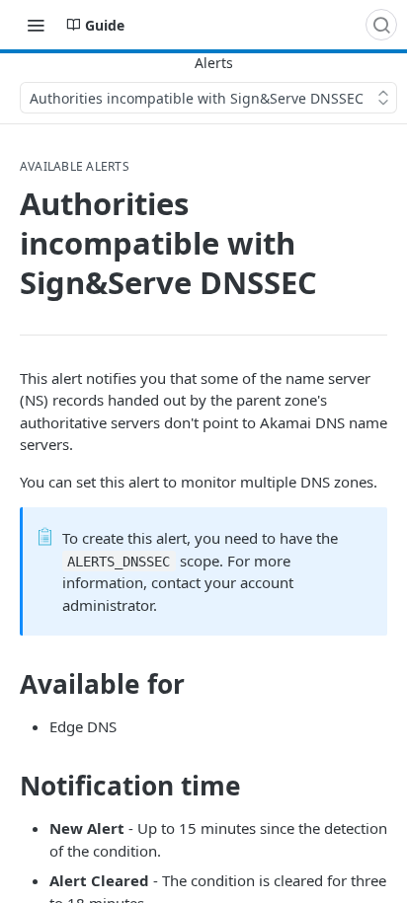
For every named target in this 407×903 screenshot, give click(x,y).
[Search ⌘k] (381, 24)
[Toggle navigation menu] (35, 24)
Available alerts (74, 167)
